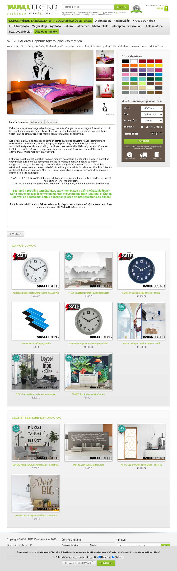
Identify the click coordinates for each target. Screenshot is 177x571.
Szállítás (143, 158)
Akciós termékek (46, 31)
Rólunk (93, 545)
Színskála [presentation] (52, 122)
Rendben (106, 563)
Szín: (126, 114)
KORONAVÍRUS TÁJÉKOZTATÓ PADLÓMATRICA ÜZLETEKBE (50, 20)
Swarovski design (20, 31)
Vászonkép (135, 26)
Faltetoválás (122, 20)
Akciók (85, 15)
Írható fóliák (100, 26)
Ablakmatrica (154, 26)
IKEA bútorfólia (19, 26)
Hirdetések (106, 557)
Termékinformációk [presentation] (18, 122)
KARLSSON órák (144, 20)
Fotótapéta (118, 26)
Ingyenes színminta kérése (100, 15)
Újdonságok (103, 20)
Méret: (127, 108)
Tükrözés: (129, 127)
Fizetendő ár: (131, 134)
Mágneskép (39, 26)
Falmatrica (82, 26)
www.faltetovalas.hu (46, 204)
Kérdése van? (130, 158)
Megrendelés (94, 13)
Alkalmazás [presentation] (37, 122)
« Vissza (15, 234)
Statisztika (119, 557)
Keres (121, 7)
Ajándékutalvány (68, 13)
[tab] (18, 122)
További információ (79, 563)
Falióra (68, 26)
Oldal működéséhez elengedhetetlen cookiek (76, 557)
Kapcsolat (76, 15)
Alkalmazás (82, 13)
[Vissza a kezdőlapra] (33, 13)
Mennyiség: (130, 120)
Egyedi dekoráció (109, 13)
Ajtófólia (55, 26)
